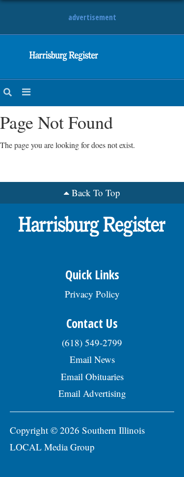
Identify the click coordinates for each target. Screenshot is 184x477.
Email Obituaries (92, 376)
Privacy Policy (92, 294)
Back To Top (96, 192)
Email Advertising (92, 393)
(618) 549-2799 (92, 342)
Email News (92, 359)
